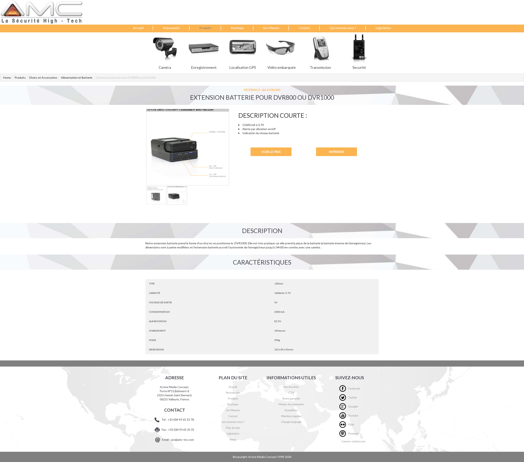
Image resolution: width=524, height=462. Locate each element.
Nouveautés (171, 28)
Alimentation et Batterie (76, 77)
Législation (383, 28)
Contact (304, 28)
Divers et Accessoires (43, 77)
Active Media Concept (262, 457)
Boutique (237, 28)
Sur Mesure (271, 28)
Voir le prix (271, 152)
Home (7, 77)
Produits (205, 28)
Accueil (138, 28)
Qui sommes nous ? (343, 28)
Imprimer (336, 152)
